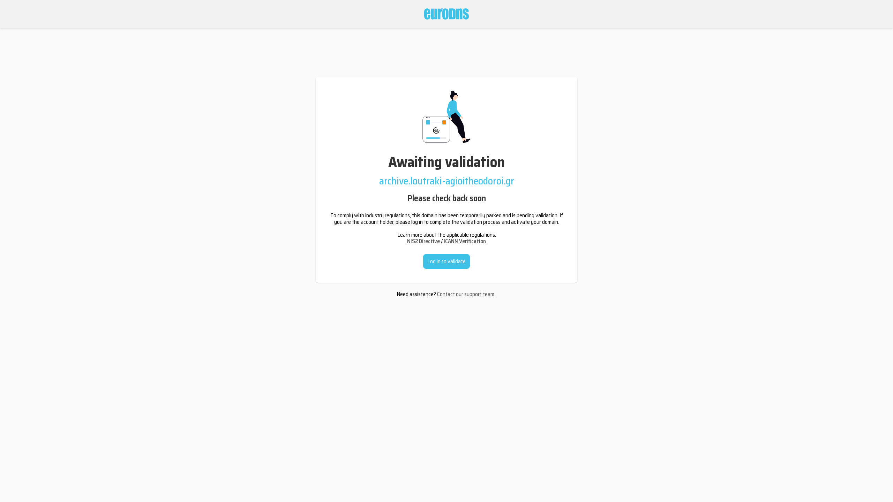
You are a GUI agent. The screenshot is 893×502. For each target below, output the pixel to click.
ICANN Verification (465, 241)
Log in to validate (446, 261)
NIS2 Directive (423, 241)
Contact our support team (466, 294)
